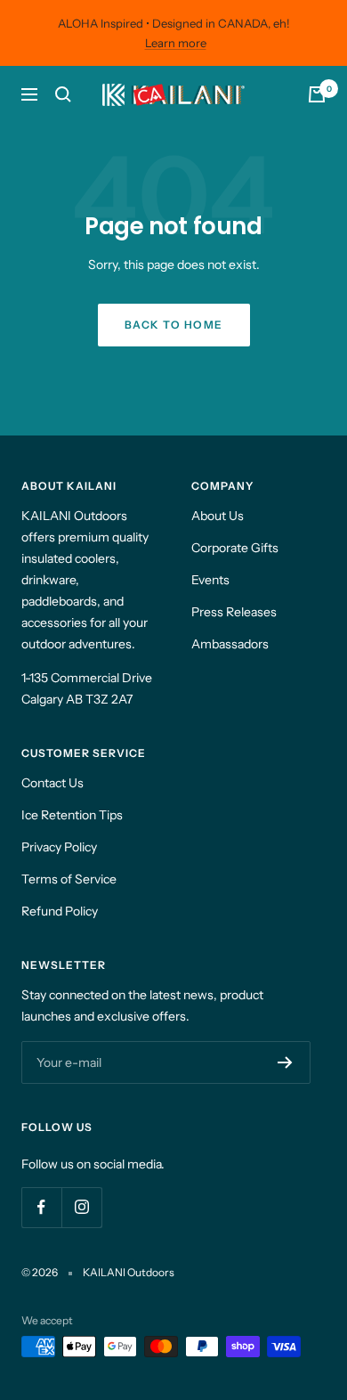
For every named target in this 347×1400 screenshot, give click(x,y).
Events (210, 580)
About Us (217, 516)
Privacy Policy (59, 847)
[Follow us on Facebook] (41, 1207)
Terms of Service (69, 879)
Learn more (175, 43)
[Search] (63, 94)
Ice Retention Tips (72, 815)
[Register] (285, 1062)
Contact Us (52, 783)
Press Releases (234, 612)
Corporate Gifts (234, 548)
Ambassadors (230, 644)
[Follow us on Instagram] (81, 1207)
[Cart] (317, 94)
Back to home (174, 324)
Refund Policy (59, 911)
